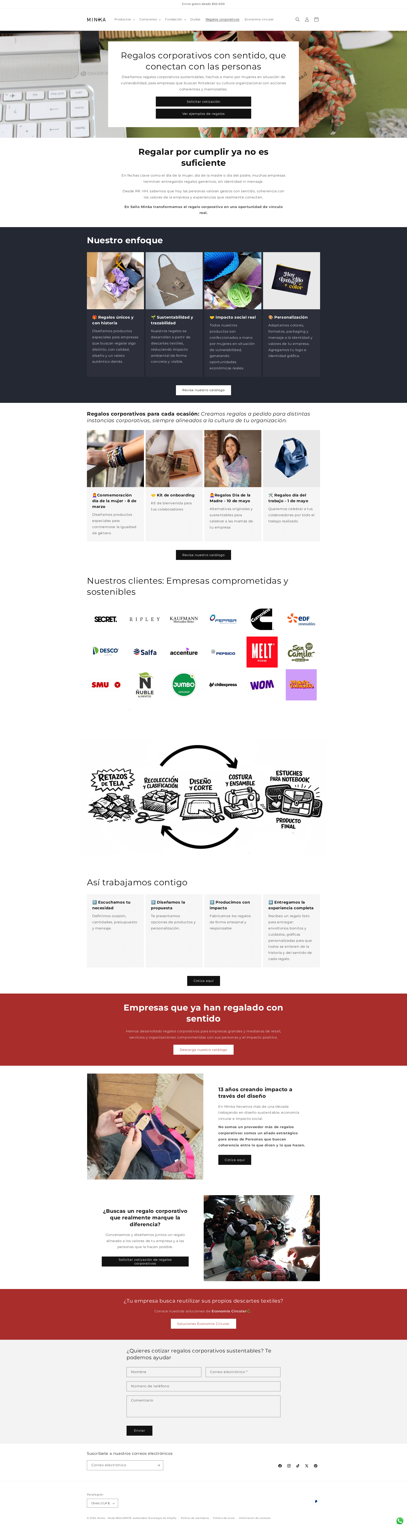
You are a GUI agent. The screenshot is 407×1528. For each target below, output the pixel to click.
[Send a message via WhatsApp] (400, 1521)
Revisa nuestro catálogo (203, 390)
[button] (124, 19)
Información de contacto (255, 1518)
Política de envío (224, 1518)
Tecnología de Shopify (162, 1518)
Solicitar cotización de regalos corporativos (145, 1261)
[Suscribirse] (158, 1465)
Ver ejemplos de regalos (203, 114)
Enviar (139, 1430)
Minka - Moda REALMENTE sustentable (122, 1518)
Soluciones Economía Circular (203, 1324)
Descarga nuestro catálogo (203, 1050)
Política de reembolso (195, 1518)
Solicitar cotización (203, 102)
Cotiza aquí (204, 981)
